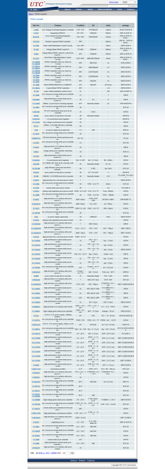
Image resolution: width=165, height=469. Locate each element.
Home (35, 9)
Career (120, 9)
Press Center (113, 2)
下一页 (50, 453)
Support (90, 9)
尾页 (55, 453)
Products (79, 9)
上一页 (45, 453)
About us (67, 9)
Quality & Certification (105, 9)
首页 (40, 453)
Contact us (130, 9)
